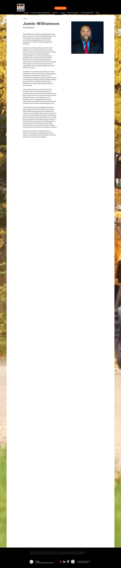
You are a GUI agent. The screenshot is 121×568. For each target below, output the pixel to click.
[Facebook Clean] (68, 561)
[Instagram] (60, 561)
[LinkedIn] (64, 561)
